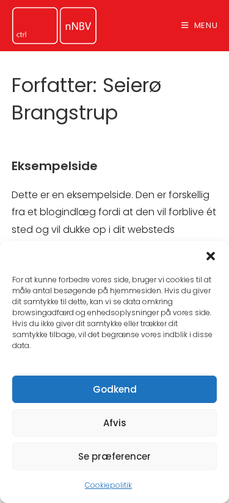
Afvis (114, 422)
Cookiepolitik (108, 485)
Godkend (115, 389)
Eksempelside (55, 165)
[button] (211, 256)
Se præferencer (114, 456)
